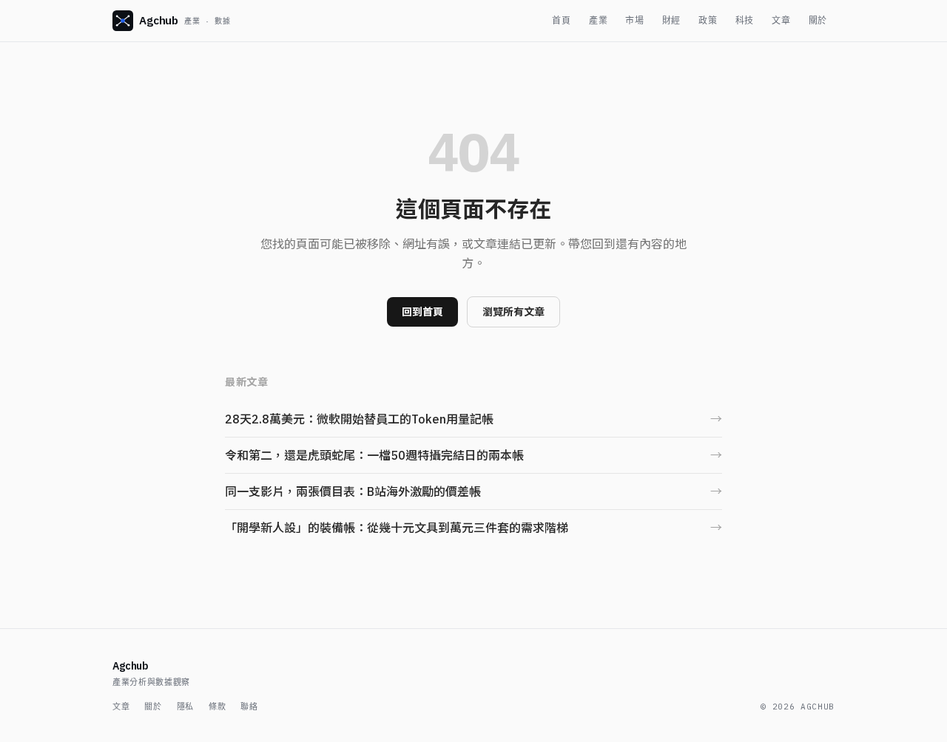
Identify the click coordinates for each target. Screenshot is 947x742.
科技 (744, 20)
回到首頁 (422, 312)
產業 (598, 20)
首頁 (561, 20)
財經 (671, 20)
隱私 (185, 706)
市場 (634, 20)
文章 (781, 20)
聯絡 (248, 706)
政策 (707, 20)
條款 (217, 706)
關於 (818, 20)
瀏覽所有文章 (513, 312)
